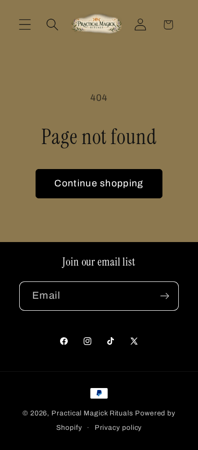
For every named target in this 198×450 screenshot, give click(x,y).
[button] (24, 24)
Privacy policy (118, 427)
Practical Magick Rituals (92, 413)
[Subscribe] (164, 296)
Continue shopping (98, 183)
